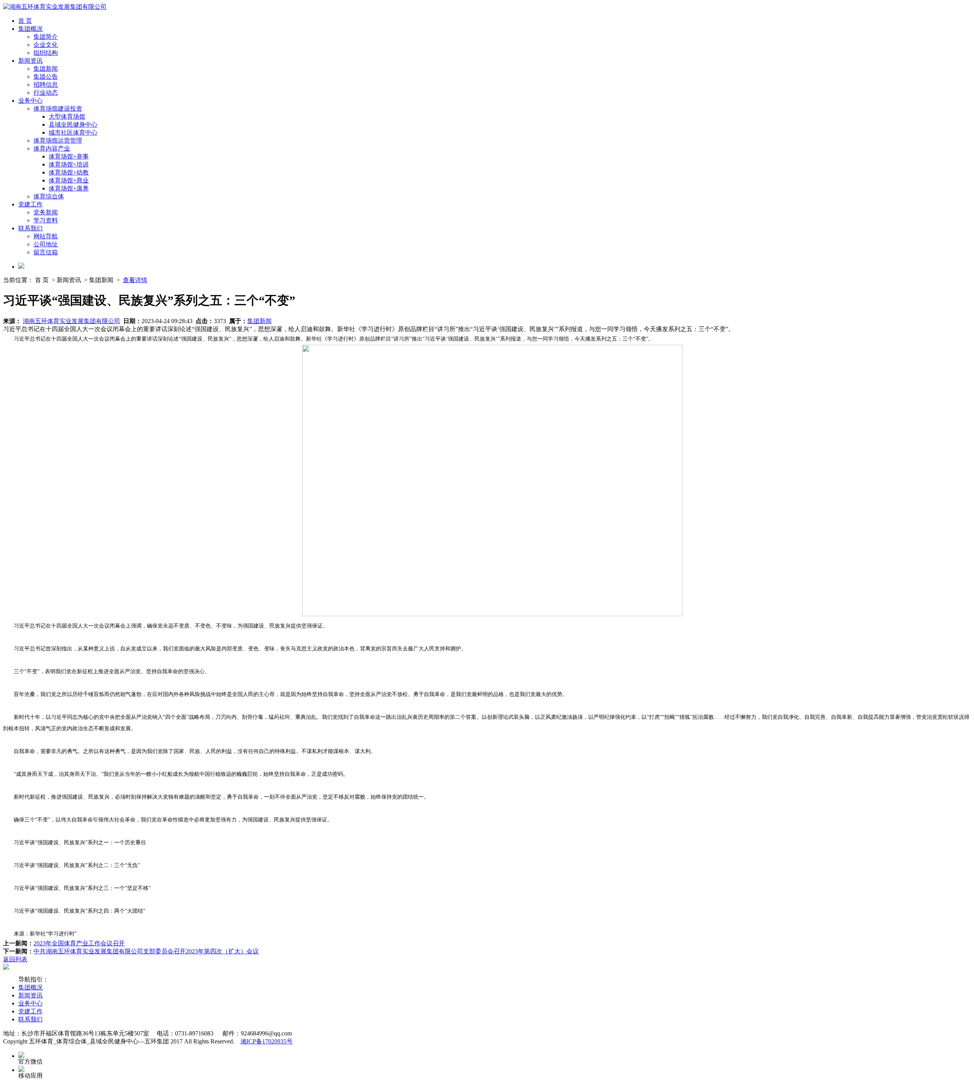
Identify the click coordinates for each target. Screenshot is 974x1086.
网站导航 (45, 236)
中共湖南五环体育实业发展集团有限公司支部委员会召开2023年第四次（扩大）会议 (146, 951)
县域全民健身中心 (73, 124)
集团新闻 (45, 68)
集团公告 (45, 76)
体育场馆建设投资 (57, 108)
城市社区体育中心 (73, 132)
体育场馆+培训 (69, 164)
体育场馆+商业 (69, 180)
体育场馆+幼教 (69, 172)
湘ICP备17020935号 (266, 1041)
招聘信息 (45, 84)
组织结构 (45, 52)
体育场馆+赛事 (69, 156)
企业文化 (45, 44)
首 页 (25, 20)
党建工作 (30, 204)
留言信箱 (45, 252)
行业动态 (45, 92)
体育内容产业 (51, 148)
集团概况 (30, 28)
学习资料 (45, 220)
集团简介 (45, 36)
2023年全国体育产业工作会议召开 (79, 943)
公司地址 (45, 244)
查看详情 (135, 280)
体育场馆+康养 (69, 188)
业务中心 (30, 100)
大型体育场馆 (67, 116)
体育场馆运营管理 (57, 140)
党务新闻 (45, 212)
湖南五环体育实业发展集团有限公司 (71, 321)
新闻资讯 (30, 60)
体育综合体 (48, 196)
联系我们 (30, 228)
